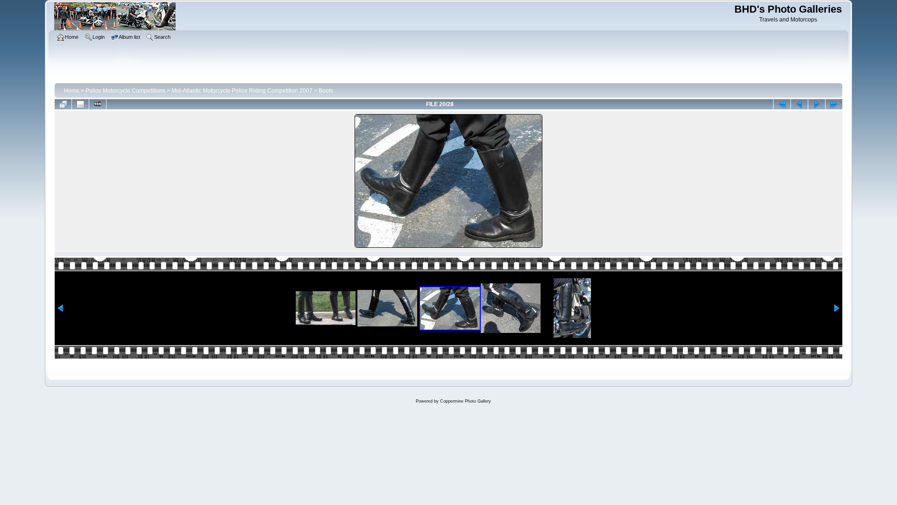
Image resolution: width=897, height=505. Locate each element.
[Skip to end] (834, 104)
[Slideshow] (97, 104)
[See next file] (816, 104)
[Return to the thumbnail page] (63, 104)
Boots (326, 90)
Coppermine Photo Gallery (465, 401)
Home (71, 90)
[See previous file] (799, 104)
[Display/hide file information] (80, 104)
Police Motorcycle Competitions (125, 90)
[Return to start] (782, 104)
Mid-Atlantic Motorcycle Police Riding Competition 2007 (242, 90)
